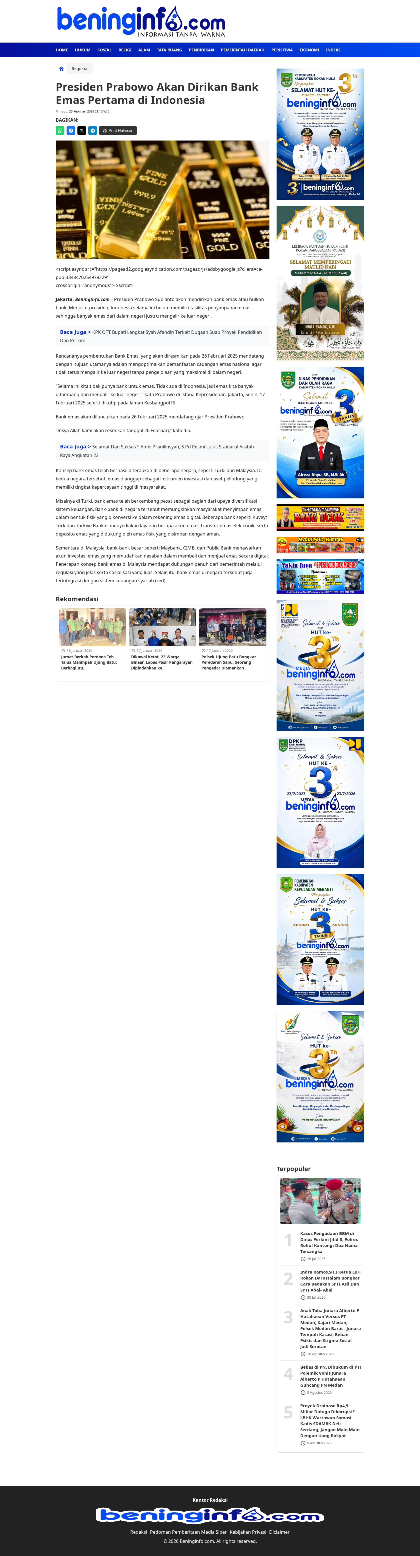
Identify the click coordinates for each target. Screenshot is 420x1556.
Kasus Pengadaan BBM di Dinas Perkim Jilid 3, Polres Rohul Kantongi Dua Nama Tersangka (329, 1242)
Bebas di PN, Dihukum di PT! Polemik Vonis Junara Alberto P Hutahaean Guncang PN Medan (330, 1375)
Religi (125, 50)
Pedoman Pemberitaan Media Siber (188, 1532)
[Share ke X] (81, 130)
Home (62, 50)
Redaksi (138, 1532)
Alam (144, 50)
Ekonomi (309, 50)
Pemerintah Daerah (243, 50)
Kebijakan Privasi (248, 1532)
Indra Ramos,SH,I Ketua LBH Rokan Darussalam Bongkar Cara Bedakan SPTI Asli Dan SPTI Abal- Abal (330, 1280)
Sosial (104, 50)
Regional (80, 68)
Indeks (333, 50)
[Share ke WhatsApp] (60, 130)
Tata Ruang (169, 50)
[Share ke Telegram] (92, 130)
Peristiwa (282, 50)
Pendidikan (201, 50)
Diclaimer (279, 1532)
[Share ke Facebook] (71, 130)
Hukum (83, 50)
